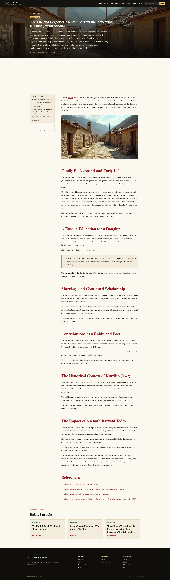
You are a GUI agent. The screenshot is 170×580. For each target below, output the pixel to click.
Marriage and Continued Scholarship (40, 105)
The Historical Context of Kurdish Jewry (42, 112)
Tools (111, 3)
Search (162, 3)
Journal (106, 3)
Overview (103, 559)
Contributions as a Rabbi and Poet (42, 109)
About (135, 3)
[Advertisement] (85, 72)
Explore (128, 3)
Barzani (70, 97)
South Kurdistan (105, 562)
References (36, 120)
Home (100, 3)
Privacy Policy (127, 565)
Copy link (42, 130)
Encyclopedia (119, 3)
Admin (125, 568)
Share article (42, 126)
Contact (141, 3)
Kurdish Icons (35, 17)
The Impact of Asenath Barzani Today (41, 117)
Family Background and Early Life (42, 99)
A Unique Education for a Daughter (42, 102)
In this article (38, 96)
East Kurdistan (105, 565)
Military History (82, 568)
